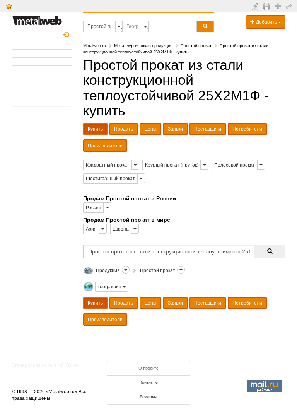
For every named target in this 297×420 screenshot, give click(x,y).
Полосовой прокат (234, 165)
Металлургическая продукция (143, 45)
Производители (105, 145)
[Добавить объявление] (256, 6)
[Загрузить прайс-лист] (267, 6)
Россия (93, 207)
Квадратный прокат (107, 165)
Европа (121, 229)
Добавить (266, 22)
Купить (95, 129)
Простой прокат (196, 45)
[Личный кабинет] (290, 6)
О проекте (148, 368)
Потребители (247, 129)
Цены (150, 129)
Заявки (175, 129)
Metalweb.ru (94, 45)
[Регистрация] (279, 6)
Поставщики (207, 129)
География (110, 286)
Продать (123, 129)
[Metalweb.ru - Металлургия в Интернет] (37, 18)
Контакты (149, 382)
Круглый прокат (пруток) (171, 165)
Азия (91, 229)
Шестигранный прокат (110, 178)
